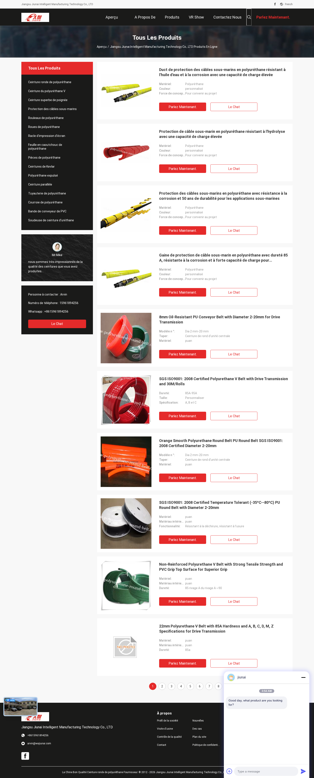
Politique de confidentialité (206, 744)
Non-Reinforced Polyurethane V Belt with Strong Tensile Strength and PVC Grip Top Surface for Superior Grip (221, 567)
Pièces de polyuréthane (44, 157)
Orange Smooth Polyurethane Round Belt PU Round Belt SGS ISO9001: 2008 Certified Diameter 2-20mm (221, 443)
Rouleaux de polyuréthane (46, 118)
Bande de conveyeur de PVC (47, 211)
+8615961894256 (56, 311)
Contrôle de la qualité (169, 736)
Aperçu (102, 46)
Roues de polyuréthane (44, 127)
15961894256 (69, 303)
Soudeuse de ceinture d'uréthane (51, 220)
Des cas (197, 728)
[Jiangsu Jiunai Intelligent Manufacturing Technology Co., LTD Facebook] (275, 4)
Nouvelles (198, 720)
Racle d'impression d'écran (46, 136)
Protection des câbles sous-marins (52, 109)
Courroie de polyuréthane (45, 202)
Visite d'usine (165, 728)
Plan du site (199, 736)
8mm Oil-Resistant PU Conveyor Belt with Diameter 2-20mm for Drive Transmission (219, 319)
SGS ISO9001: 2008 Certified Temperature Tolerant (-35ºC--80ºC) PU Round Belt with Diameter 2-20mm (219, 505)
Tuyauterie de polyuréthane (47, 193)
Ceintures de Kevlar (41, 166)
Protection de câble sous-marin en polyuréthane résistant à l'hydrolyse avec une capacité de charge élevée (222, 134)
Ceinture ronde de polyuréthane (49, 82)
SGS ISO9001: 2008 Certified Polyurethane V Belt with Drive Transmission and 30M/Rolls (223, 381)
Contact (161, 744)
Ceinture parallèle (40, 184)
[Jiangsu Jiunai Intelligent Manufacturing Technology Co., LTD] (35, 17)
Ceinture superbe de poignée (47, 100)
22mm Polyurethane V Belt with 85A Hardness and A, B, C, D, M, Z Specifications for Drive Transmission (216, 628)
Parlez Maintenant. (183, 107)
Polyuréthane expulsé (43, 175)
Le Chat (57, 324)
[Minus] (303, 677)
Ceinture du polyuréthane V (46, 91)
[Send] (303, 771)
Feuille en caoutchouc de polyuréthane (45, 146)
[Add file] (229, 771)
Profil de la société (167, 720)
